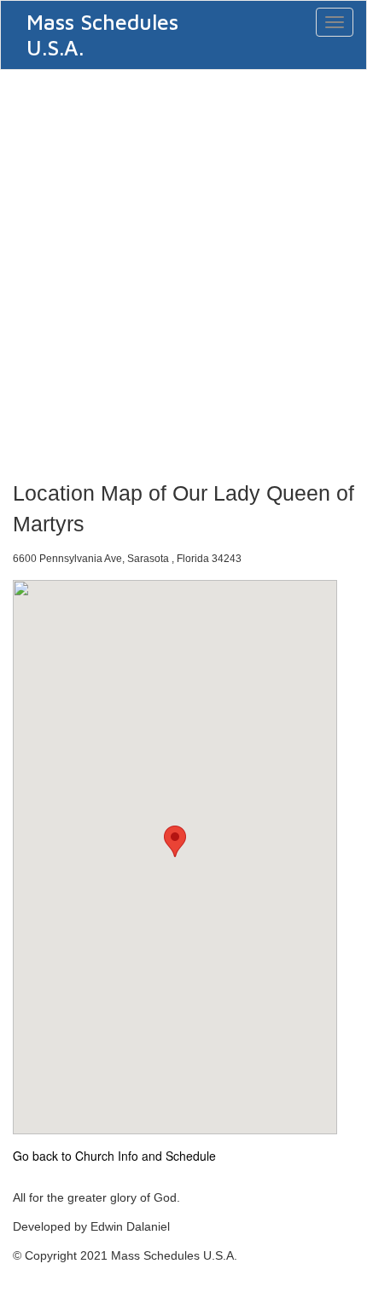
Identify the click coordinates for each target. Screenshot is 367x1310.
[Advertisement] (183, 270)
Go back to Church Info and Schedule (114, 1155)
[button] (175, 841)
